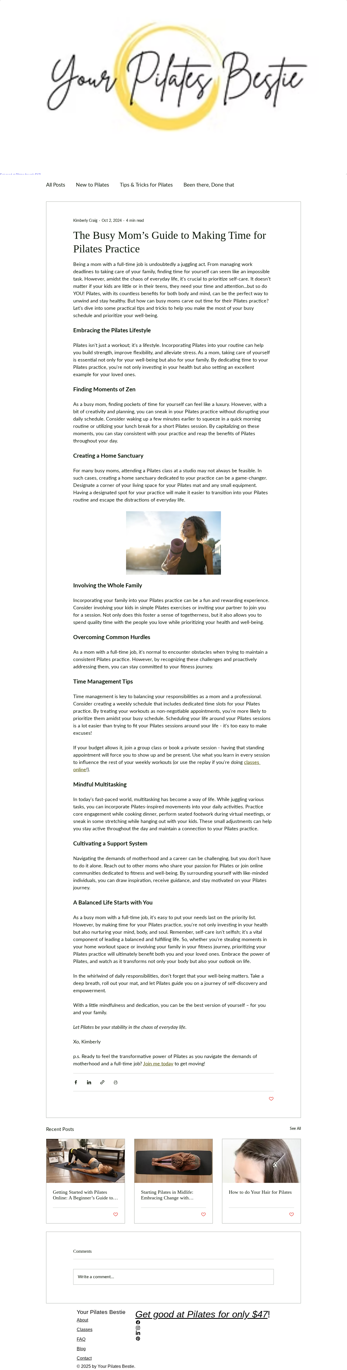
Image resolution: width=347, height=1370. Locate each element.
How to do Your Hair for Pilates (260, 1192)
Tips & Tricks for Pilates (146, 185)
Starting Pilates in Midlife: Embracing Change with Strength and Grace (167, 1195)
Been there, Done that (209, 185)
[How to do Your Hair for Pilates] (261, 1161)
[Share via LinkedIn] (89, 1082)
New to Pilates (92, 185)
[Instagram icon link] (202, 1327)
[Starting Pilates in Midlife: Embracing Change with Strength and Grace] (173, 1161)
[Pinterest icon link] (202, 1338)
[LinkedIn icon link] (202, 1333)
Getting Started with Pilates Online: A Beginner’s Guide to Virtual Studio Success (83, 1195)
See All (295, 1129)
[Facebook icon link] (202, 1322)
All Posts (55, 185)
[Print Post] (115, 1082)
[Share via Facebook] (75, 1082)
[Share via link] (102, 1082)
